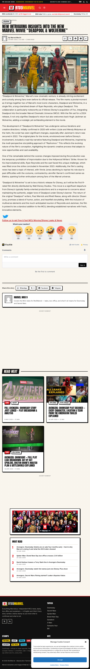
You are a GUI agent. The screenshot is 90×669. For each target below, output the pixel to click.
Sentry (14, 403)
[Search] (40, 8)
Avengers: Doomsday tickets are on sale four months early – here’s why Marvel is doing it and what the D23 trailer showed (45, 548)
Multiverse (16, 452)
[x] (84, 2)
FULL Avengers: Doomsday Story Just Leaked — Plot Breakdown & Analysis (20, 410)
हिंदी (80, 2)
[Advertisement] (45, 338)
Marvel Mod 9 (16, 37)
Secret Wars (51, 611)
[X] (70, 38)
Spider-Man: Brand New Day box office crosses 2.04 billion (40, 556)
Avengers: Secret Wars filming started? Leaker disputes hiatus (41, 575)
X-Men (49, 623)
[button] (86, 642)
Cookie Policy (54, 665)
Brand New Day (53, 617)
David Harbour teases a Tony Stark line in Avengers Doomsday (41, 562)
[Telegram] (81, 38)
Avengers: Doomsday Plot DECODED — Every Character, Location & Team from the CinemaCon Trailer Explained (67, 412)
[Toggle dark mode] (44, 8)
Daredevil (50, 620)
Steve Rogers (64, 403)
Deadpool (13, 20)
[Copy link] (86, 38)
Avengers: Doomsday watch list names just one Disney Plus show (42, 569)
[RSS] (87, 2)
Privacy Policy (64, 665)
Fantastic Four (52, 626)
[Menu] (4, 8)
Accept (60, 660)
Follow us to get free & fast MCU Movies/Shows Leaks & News (32, 220)
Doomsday (51, 608)
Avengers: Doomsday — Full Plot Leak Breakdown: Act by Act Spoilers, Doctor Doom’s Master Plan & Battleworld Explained (20, 461)
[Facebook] (75, 38)
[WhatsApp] (65, 38)
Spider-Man (51, 614)
